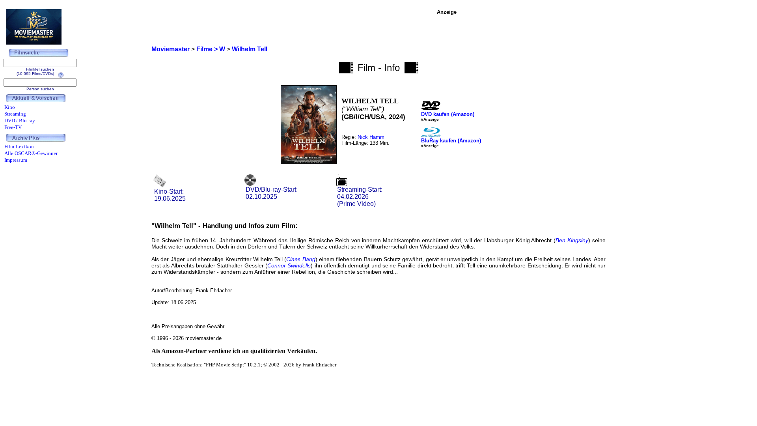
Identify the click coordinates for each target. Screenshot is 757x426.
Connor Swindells (289, 265)
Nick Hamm (371, 137)
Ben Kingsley (572, 240)
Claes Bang (300, 259)
